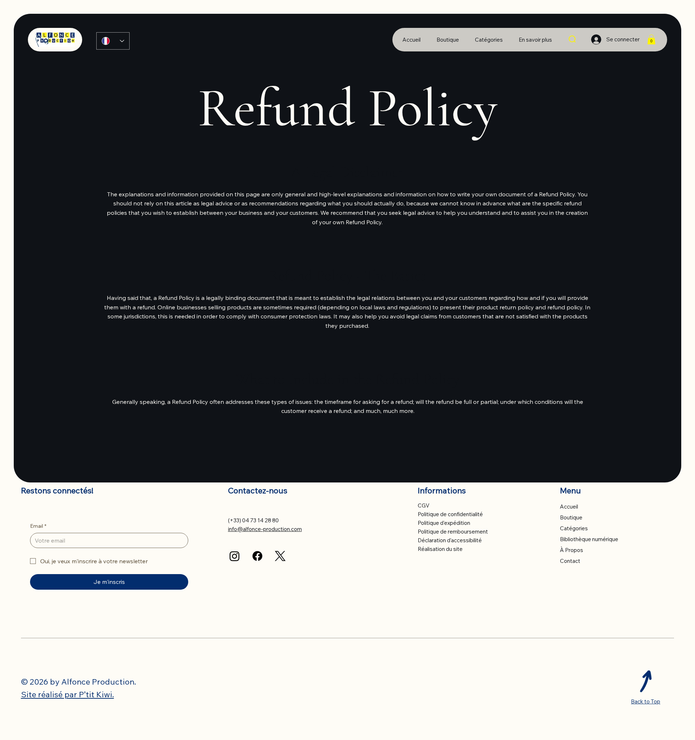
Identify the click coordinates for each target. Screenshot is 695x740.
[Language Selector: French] (113, 41)
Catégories (574, 528)
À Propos (571, 550)
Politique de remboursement (453, 531)
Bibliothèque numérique (589, 539)
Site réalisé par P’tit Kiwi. (67, 694)
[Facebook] (257, 556)
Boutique (571, 517)
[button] (535, 40)
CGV (423, 505)
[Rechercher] (572, 39)
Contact (570, 560)
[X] (280, 556)
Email (38, 526)
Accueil (569, 506)
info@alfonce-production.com (265, 529)
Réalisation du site (440, 548)
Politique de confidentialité (450, 514)
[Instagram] (234, 556)
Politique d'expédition (444, 522)
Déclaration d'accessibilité (450, 540)
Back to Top (645, 701)
